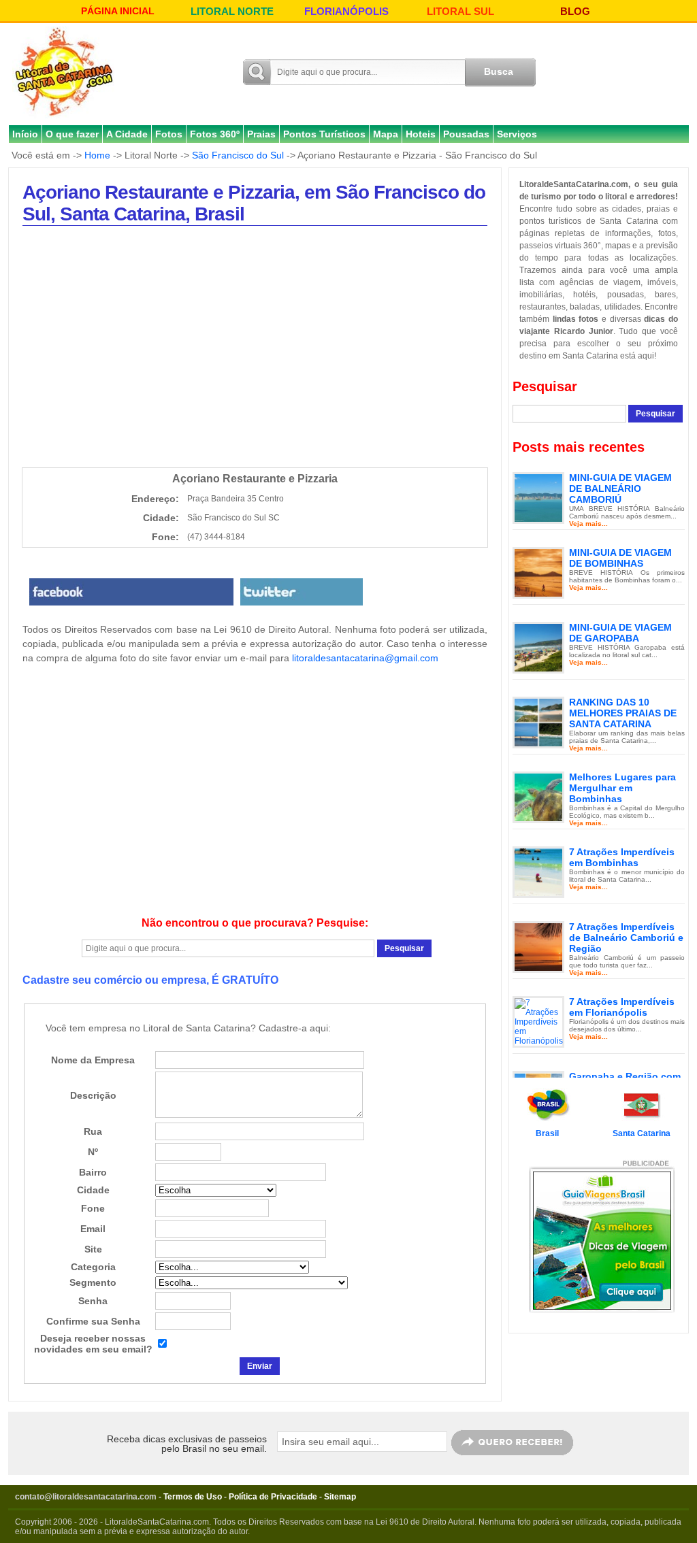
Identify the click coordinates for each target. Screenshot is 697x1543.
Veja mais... (588, 523)
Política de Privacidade (273, 1496)
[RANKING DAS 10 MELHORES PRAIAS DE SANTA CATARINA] (538, 722)
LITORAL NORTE (232, 11)
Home (97, 155)
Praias (261, 134)
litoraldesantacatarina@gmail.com (365, 657)
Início (25, 134)
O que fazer (72, 134)
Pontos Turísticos (324, 134)
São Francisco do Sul (238, 155)
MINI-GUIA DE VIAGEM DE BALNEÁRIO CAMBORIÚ (620, 488)
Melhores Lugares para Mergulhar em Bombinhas (622, 788)
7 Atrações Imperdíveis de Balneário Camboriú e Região (626, 937)
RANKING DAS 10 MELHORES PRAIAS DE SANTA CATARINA (623, 713)
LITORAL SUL (460, 11)
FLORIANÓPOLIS (346, 11)
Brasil (547, 1133)
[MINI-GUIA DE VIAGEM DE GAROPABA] (538, 647)
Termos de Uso (192, 1496)
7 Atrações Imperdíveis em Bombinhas (622, 857)
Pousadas (466, 134)
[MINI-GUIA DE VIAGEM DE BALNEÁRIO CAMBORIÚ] (538, 497)
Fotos (168, 134)
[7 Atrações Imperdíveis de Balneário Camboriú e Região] (538, 946)
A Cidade (127, 134)
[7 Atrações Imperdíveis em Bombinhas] (538, 871)
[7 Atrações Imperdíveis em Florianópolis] (539, 1021)
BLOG (575, 11)
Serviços (517, 134)
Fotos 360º (215, 134)
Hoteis (421, 134)
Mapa (385, 134)
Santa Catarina (641, 1133)
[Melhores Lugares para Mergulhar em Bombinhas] (538, 796)
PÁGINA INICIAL (118, 10)
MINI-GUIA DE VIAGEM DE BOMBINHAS (620, 558)
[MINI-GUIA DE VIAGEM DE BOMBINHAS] (538, 572)
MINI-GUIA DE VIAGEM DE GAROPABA (620, 633)
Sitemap (340, 1496)
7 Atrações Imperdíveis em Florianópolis (622, 1007)
